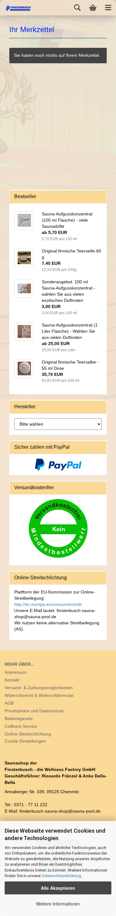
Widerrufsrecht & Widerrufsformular (39, 695)
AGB (9, 703)
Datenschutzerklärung (61, 875)
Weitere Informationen (58, 904)
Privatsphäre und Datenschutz (34, 710)
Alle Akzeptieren (58, 888)
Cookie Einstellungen (25, 741)
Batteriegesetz (19, 718)
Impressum (16, 672)
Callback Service (21, 726)
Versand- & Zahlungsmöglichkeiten (39, 687)
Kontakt (12, 679)
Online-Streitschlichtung (28, 733)
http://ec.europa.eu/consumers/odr (48, 604)
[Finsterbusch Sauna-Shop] (15, 7)
